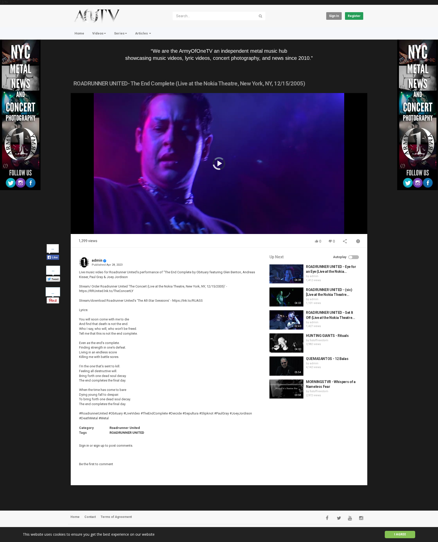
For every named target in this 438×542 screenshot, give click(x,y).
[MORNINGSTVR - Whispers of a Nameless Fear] (286, 389)
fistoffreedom (319, 340)
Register (354, 16)
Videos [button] (97, 33)
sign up (99, 445)
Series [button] (119, 33)
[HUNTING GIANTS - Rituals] (286, 343)
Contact (90, 517)
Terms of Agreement (116, 517)
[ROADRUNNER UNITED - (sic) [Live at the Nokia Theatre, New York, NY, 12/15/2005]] (286, 297)
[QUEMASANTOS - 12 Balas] (286, 366)
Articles (142, 33)
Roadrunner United (125, 428)
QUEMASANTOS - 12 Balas (327, 359)
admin (97, 260)
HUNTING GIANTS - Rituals (327, 336)
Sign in (334, 16)
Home (79, 33)
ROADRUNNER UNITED (127, 433)
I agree (400, 534)
